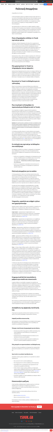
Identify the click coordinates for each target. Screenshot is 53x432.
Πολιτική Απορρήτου (33, 412)
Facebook (27, 397)
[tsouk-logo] (3, 1)
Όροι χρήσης (26, 412)
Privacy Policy (31, 423)
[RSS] (51, 2)
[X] (45, 2)
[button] (44, 4)
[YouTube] (47, 2)
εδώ (24, 138)
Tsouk (38, 426)
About (13, 412)
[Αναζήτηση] (37, 1)
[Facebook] (43, 2)
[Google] (49, 2)
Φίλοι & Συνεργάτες (18, 412)
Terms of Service (38, 423)
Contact (39, 412)
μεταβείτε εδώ (24, 216)
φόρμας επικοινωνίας (21, 395)
